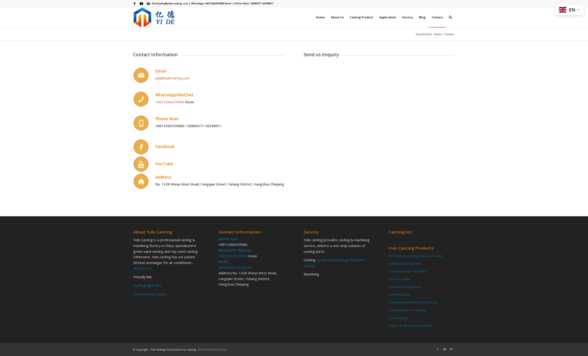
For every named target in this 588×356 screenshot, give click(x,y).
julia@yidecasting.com (173, 3)
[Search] (450, 17)
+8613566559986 (214, 3)
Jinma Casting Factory (150, 294)
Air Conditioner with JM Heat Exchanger (416, 256)
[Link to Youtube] (141, 3)
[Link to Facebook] (134, 3)
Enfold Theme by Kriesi (212, 349)
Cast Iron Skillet (399, 279)
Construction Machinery (405, 287)
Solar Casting (398, 318)
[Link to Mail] (148, 3)
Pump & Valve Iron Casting (407, 310)
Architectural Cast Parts (405, 263)
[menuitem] (320, 17)
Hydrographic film (147, 285)
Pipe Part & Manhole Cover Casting (413, 302)
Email (161, 71)
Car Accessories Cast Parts (407, 271)
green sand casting (331, 260)
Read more (142, 268)
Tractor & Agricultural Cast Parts (411, 325)
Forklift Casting (399, 294)
